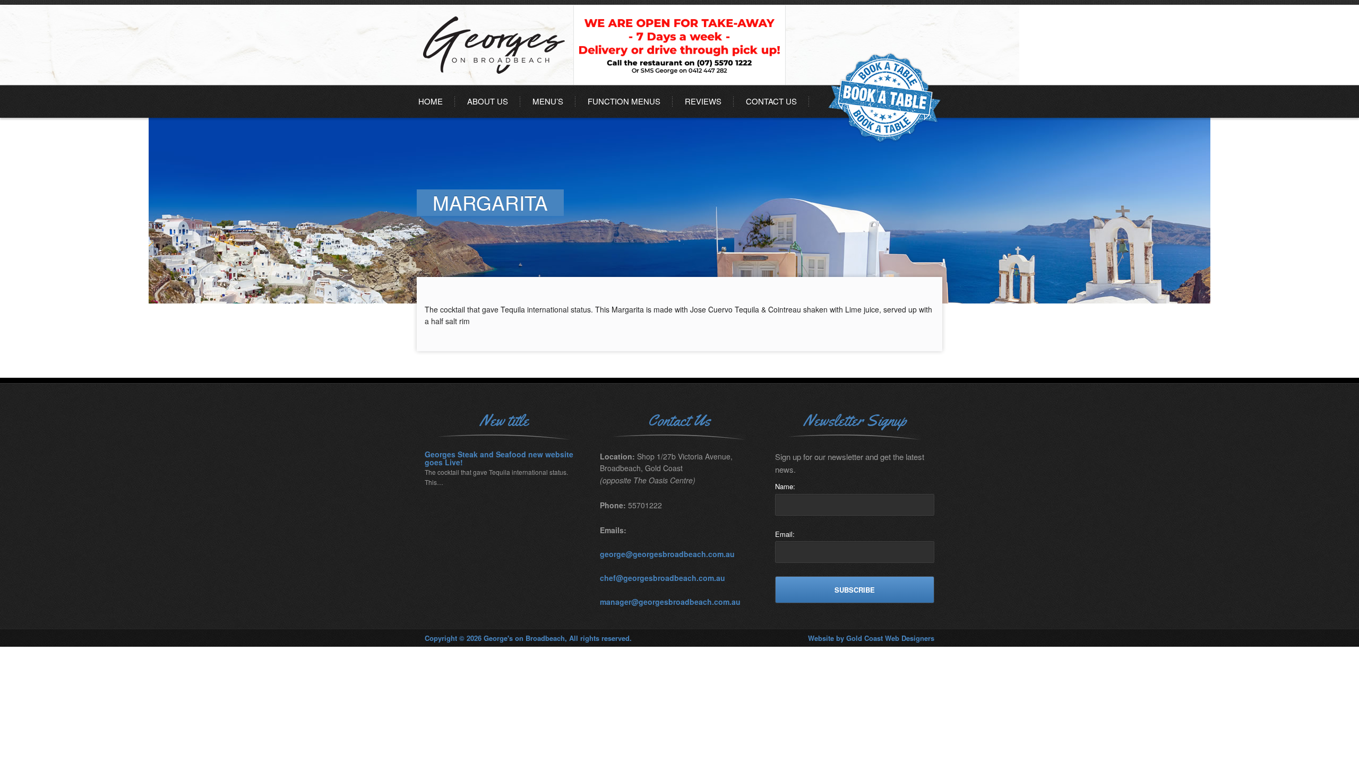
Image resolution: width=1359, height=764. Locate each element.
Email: (785, 534)
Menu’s (547, 101)
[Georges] (496, 82)
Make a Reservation (884, 98)
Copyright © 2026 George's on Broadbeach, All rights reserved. (528, 638)
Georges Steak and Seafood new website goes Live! (499, 458)
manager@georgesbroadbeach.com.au (670, 601)
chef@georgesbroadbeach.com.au (662, 577)
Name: (785, 486)
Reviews (703, 101)
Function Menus (624, 101)
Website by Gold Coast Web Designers (871, 638)
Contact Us (771, 101)
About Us (487, 101)
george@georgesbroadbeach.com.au (667, 554)
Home (430, 101)
